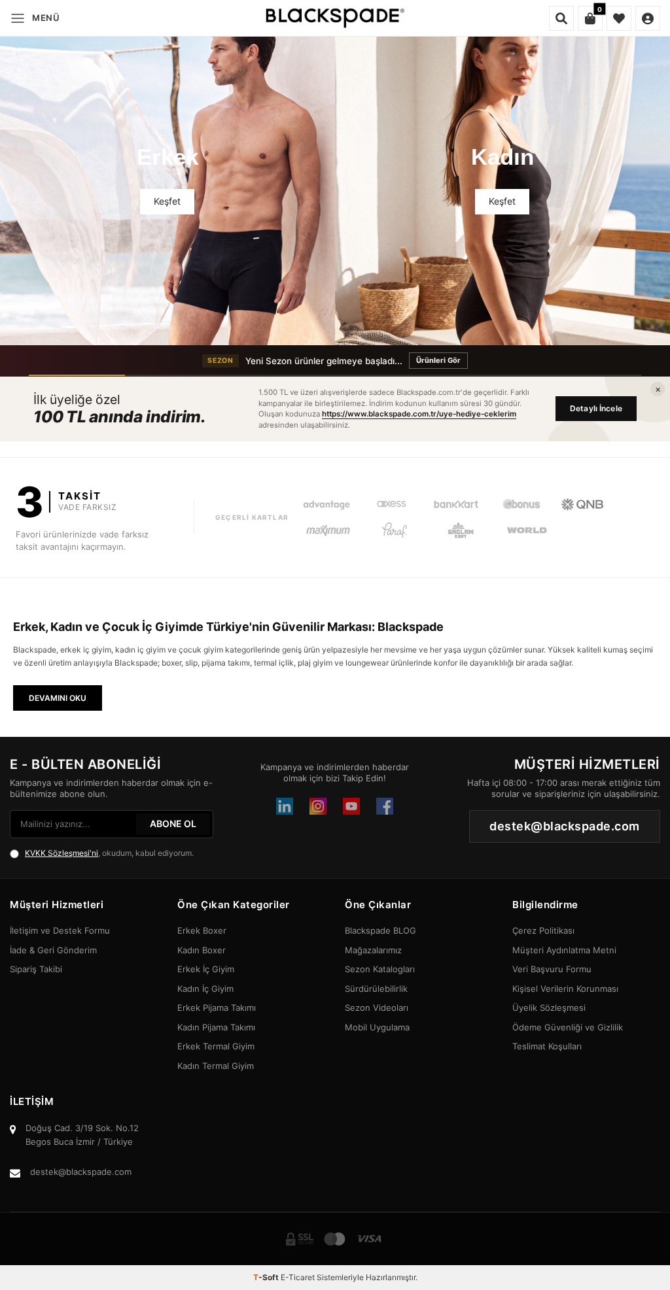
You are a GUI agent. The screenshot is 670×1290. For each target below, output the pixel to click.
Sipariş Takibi (36, 969)
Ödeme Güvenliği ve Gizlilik (567, 1027)
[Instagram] (318, 806)
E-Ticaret (298, 1277)
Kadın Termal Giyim (215, 1066)
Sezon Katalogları (380, 969)
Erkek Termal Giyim (216, 1046)
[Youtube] (351, 806)
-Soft (267, 1277)
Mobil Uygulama (377, 1027)
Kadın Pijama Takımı (216, 1027)
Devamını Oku (57, 698)
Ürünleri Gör (438, 360)
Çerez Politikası (543, 930)
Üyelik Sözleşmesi (549, 1007)
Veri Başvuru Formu (551, 969)
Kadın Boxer (201, 950)
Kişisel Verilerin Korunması (565, 988)
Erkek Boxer (201, 930)
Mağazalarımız (373, 950)
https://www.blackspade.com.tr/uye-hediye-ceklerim (419, 413)
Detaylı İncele (596, 408)
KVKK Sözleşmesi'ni (61, 853)
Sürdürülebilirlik (376, 988)
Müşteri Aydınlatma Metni (564, 950)
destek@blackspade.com (81, 1171)
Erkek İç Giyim (205, 969)
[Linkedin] (284, 806)
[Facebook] (385, 806)
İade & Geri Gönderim (53, 950)
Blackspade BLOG (380, 930)
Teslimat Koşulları (547, 1046)
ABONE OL (173, 823)
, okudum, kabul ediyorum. (109, 853)
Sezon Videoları (376, 1007)
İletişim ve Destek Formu (60, 930)
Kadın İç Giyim (205, 988)
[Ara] (561, 18)
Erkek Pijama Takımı (216, 1007)
